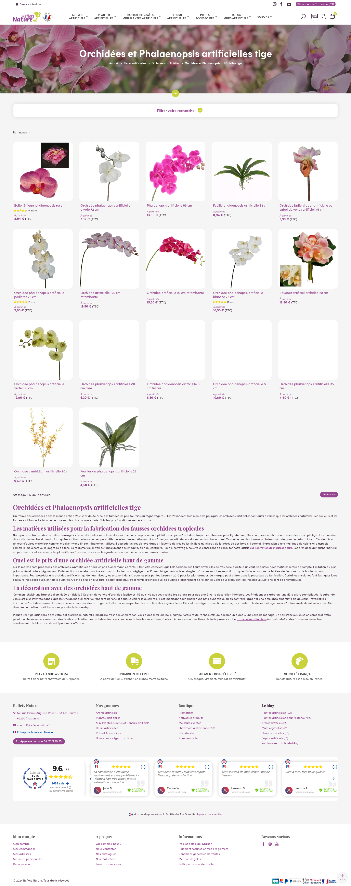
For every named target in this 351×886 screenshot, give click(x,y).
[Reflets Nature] (27, 17)
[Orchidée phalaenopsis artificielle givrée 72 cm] (109, 171)
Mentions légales (190, 859)
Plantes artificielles (103, 16)
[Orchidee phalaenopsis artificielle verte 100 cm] (43, 350)
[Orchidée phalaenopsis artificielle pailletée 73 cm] (43, 258)
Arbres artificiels (77, 16)
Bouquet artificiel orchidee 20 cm (304, 293)
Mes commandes (24, 849)
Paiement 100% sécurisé (216, 674)
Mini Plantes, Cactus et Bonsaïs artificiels (122, 723)
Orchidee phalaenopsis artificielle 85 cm (240, 386)
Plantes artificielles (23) (277, 713)
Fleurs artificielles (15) (275, 733)
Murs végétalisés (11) (275, 728)
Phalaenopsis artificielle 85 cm (169, 205)
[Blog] (314, 16)
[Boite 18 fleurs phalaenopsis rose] (43, 171)
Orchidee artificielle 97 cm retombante (175, 293)
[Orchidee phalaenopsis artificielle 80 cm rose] (109, 350)
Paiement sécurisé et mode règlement (203, 849)
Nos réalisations (106, 859)
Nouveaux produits (191, 718)
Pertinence (20, 132)
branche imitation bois (251, 619)
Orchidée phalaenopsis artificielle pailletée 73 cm (39, 295)
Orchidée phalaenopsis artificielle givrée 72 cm (105, 207)
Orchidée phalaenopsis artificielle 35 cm (307, 386)
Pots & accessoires (204, 16)
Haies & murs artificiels (235, 16)
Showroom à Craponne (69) (197, 728)
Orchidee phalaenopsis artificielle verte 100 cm (39, 386)
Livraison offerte (134, 674)
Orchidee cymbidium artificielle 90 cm (42, 471)
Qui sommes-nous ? (108, 844)
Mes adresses (22, 854)
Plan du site (186, 733)
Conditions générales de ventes (199, 854)
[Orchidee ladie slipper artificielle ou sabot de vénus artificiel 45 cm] (308, 171)
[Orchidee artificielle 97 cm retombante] (175, 258)
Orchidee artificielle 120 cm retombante (100, 295)
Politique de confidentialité (196, 864)
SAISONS (263, 16)
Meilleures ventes (190, 723)
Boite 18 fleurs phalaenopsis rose (38, 205)
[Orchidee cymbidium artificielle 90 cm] (43, 437)
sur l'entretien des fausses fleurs (271, 548)
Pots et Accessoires (108, 733)
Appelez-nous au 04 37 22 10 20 (41, 741)
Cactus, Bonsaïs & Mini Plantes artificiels (140, 16)
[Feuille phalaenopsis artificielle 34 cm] (241, 171)
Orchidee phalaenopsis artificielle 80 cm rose (107, 386)
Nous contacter (189, 738)
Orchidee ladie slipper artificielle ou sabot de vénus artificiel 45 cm (306, 207)
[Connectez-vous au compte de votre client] (324, 16)
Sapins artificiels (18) (275, 738)
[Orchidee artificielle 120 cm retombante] (109, 258)
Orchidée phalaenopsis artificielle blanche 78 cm (238, 295)
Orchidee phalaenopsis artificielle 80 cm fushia (174, 386)
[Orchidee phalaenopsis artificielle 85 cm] (241, 350)
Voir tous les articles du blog (280, 743)
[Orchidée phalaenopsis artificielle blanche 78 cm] (241, 258)
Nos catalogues (106, 854)
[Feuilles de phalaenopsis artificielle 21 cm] (109, 437)
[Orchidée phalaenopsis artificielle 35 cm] (308, 350)
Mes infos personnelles (27, 859)
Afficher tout (329, 494)
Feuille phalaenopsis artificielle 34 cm (240, 205)
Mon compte (21, 844)
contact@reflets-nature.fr (34, 725)
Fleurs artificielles (176, 16)
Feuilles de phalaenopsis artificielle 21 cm (108, 473)
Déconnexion (21, 864)
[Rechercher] (303, 16)
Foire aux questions (108, 864)
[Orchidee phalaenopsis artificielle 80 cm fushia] (175, 350)
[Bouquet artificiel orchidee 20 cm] (308, 258)
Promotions (186, 713)
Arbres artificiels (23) (275, 723)
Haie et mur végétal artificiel (114, 738)
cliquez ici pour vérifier (209, 814)
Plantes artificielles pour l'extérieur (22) (287, 718)
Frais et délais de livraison (195, 844)
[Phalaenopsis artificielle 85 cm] (175, 171)
